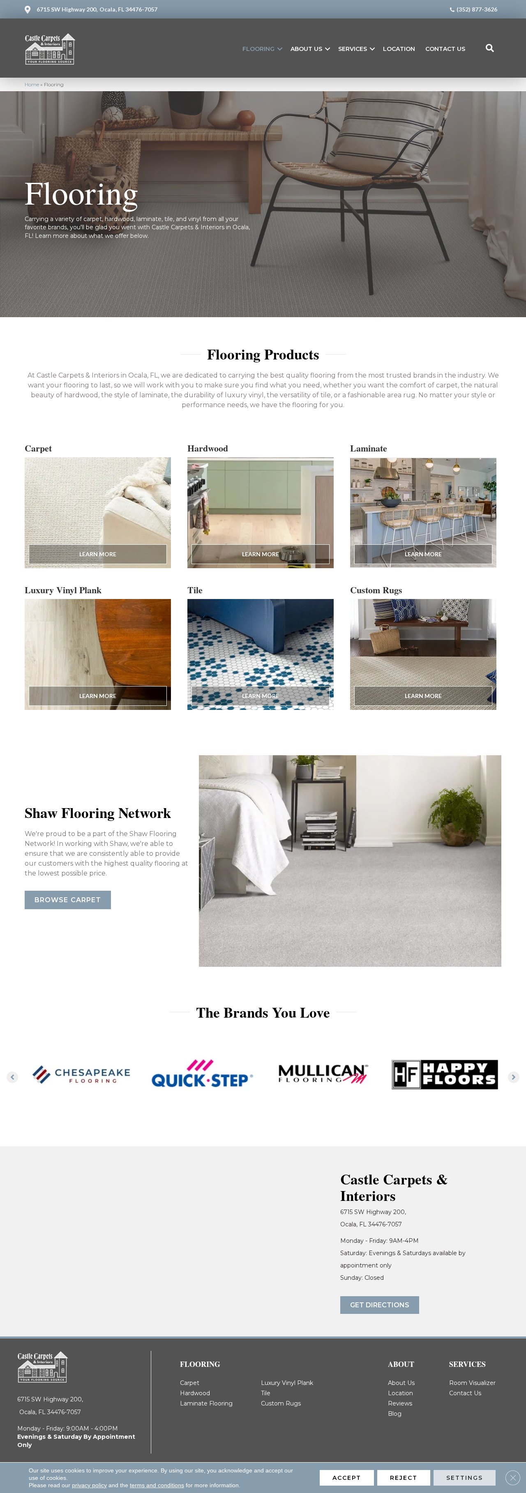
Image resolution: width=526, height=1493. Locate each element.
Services (352, 49)
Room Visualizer (472, 1383)
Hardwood (195, 1393)
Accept (346, 1477)
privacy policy (89, 1485)
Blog (394, 1413)
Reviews (400, 1403)
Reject (404, 1477)
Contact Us (445, 49)
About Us (306, 49)
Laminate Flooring (206, 1403)
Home (32, 84)
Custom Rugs (281, 1403)
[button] (280, 49)
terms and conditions (157, 1485)
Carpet (189, 1383)
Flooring (258, 49)
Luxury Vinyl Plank (287, 1383)
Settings (464, 1477)
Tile (265, 1393)
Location (399, 49)
